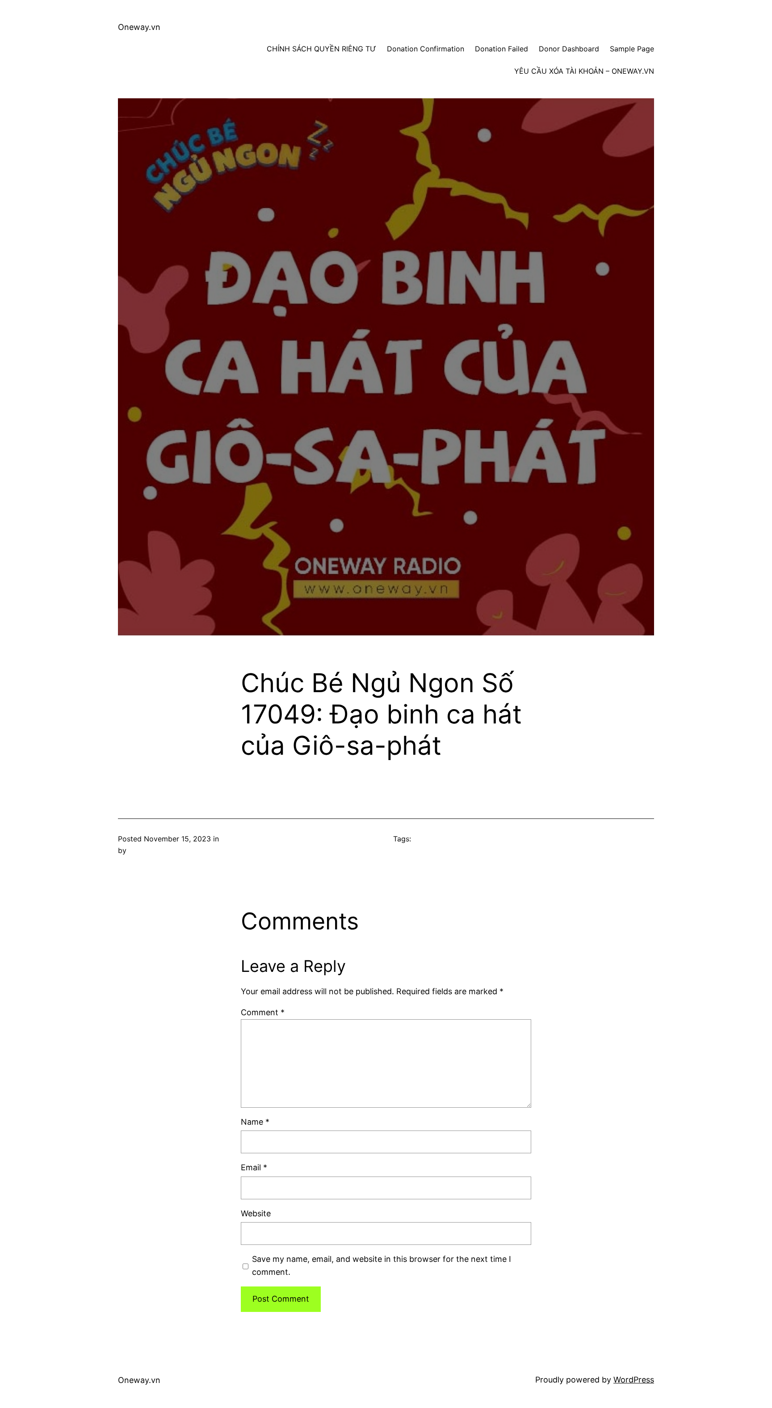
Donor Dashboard (569, 48)
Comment (263, 1012)
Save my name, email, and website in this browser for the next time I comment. (381, 1265)
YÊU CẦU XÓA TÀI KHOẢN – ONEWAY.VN (584, 71)
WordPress (633, 1379)
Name (255, 1121)
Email (254, 1167)
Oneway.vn (139, 27)
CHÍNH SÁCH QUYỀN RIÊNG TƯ (321, 48)
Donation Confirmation (425, 48)
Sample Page (632, 48)
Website (256, 1213)
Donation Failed (501, 48)
